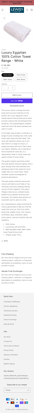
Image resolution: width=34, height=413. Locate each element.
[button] (2, 10)
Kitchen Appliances (10, 306)
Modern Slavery (9, 364)
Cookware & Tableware (12, 302)
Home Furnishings (10, 319)
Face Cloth (8, 75)
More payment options (17, 105)
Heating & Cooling (10, 315)
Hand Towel (21, 75)
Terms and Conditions (11, 346)
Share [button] (6, 241)
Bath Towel (8, 79)
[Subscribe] (28, 390)
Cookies (7, 359)
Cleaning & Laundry (10, 311)
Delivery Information (11, 355)
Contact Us (8, 341)
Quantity (4, 84)
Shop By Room (9, 324)
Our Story (7, 337)
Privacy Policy (8, 350)
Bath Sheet (21, 79)
